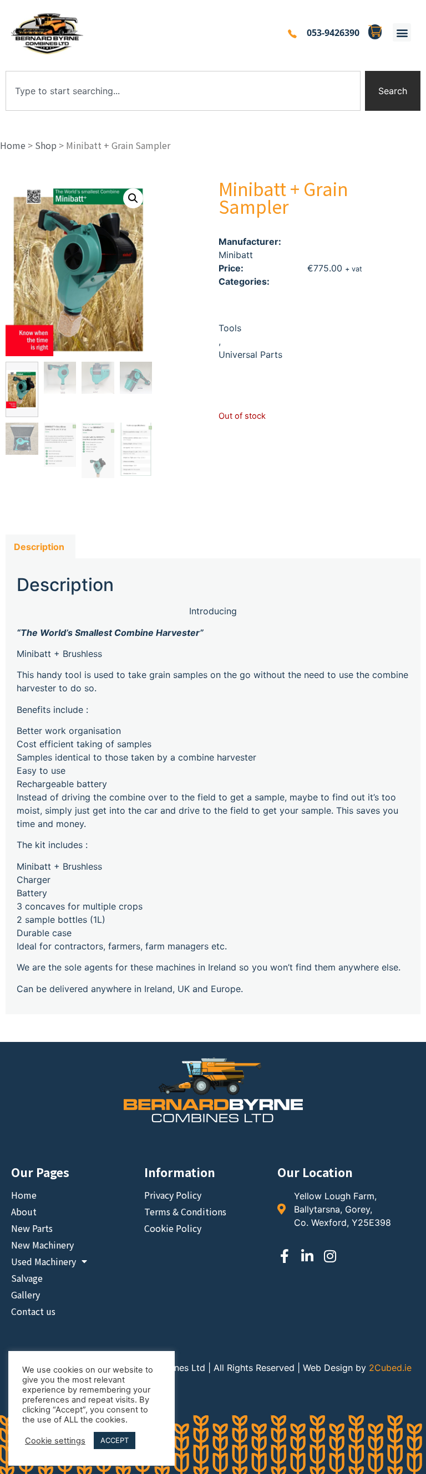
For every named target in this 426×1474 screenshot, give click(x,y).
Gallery (25, 1294)
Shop (46, 145)
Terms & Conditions (185, 1211)
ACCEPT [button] (114, 1440)
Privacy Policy (172, 1194)
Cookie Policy (172, 1228)
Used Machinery (43, 1261)
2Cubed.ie (390, 1367)
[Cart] (375, 32)
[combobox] (183, 91)
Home (13, 145)
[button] (402, 32)
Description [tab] (39, 546)
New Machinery (42, 1244)
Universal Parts (250, 354)
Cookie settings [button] (55, 1441)
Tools (230, 327)
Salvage (27, 1277)
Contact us (33, 1311)
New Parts (32, 1228)
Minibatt (236, 254)
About (24, 1211)
